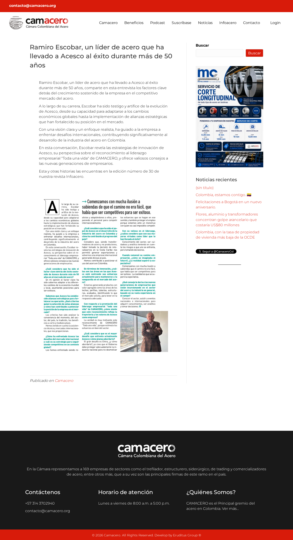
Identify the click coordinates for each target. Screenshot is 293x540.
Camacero (108, 23)
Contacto (251, 23)
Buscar (202, 45)
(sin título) (205, 188)
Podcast (157, 23)
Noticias (205, 23)
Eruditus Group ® (187, 535)
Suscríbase (181, 23)
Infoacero (227, 23)
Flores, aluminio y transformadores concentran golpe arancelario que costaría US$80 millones (227, 219)
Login (275, 23)
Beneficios (134, 23)
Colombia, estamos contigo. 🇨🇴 (223, 195)
